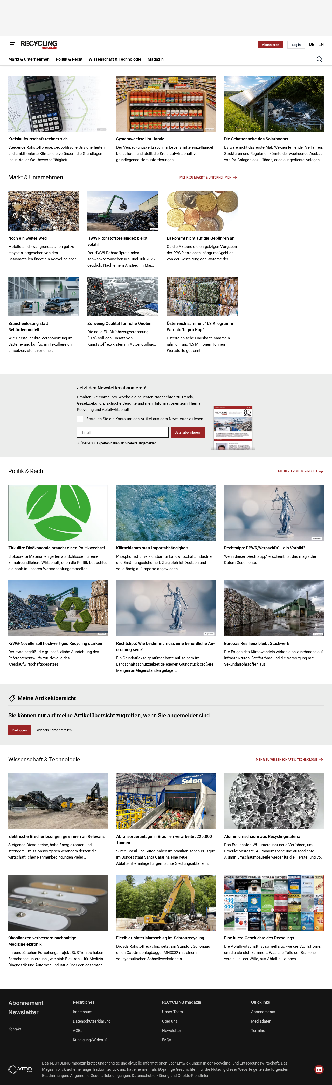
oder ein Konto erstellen (54, 730)
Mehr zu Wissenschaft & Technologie (286, 759)
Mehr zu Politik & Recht (297, 471)
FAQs (166, 1040)
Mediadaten (261, 1021)
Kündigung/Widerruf (90, 1040)
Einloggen (19, 730)
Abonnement (26, 1003)
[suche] (319, 59)
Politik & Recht (26, 471)
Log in (296, 45)
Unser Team (172, 1012)
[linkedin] (319, 1069)
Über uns (169, 1021)
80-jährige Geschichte (177, 1069)
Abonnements (263, 1012)
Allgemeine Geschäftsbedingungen (100, 1075)
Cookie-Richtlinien (193, 1075)
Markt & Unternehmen (35, 177)
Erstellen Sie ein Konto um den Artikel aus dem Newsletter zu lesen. (145, 419)
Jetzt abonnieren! (187, 432)
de (311, 44)
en (321, 44)
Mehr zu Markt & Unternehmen (205, 177)
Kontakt (14, 1029)
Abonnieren (270, 45)
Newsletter (23, 1012)
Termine (258, 1030)
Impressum (82, 1012)
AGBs (77, 1030)
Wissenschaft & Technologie (44, 759)
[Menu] (12, 44)
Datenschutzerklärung (91, 1021)
